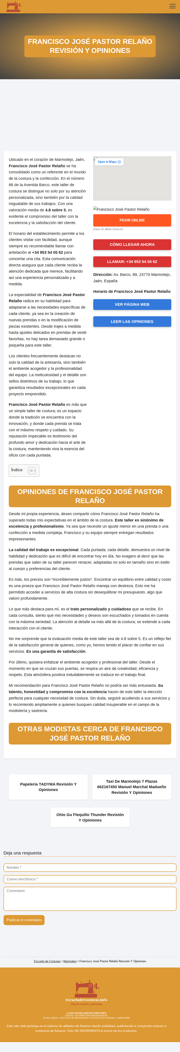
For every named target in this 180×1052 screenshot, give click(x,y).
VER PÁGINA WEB (132, 304)
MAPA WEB (124, 1018)
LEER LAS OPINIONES (132, 321)
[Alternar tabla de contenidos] (30, 470)
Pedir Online (132, 220)
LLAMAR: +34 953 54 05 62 (132, 261)
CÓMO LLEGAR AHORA (132, 244)
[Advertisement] (90, 117)
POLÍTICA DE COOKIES (102, 1018)
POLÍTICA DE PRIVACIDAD (74, 1018)
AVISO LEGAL (50, 1018)
